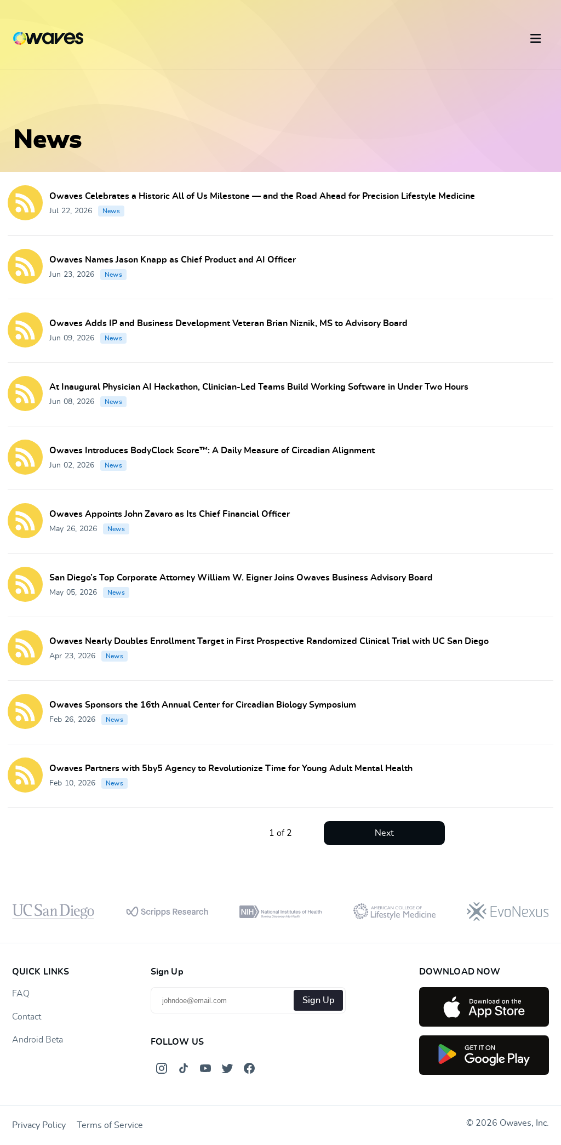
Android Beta (37, 1039)
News (111, 211)
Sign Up (318, 1000)
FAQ (21, 993)
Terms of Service (110, 1125)
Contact (26, 1016)
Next (384, 833)
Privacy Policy (39, 1125)
